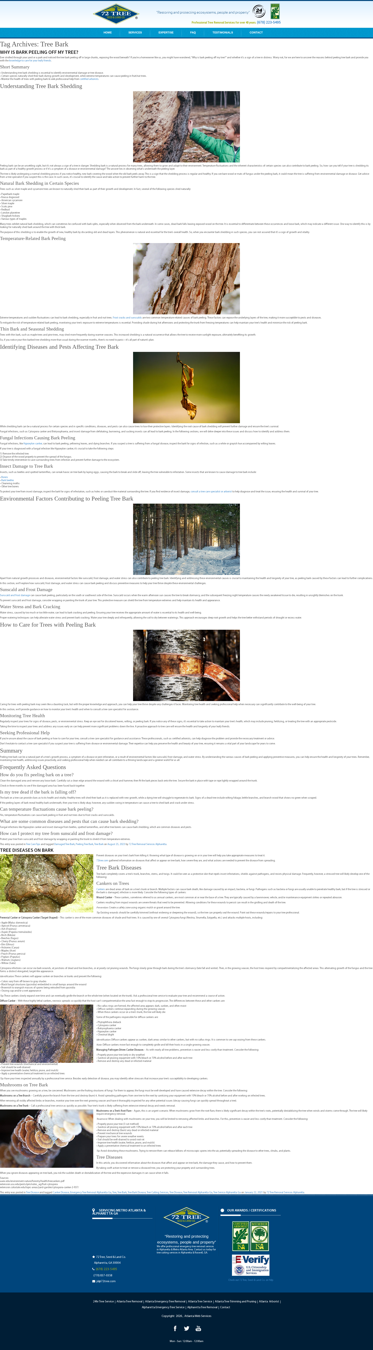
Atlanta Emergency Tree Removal (165, 1301)
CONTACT (256, 32)
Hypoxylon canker (33, 443)
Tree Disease (32, 1192)
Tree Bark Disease (137, 1192)
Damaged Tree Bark (64, 844)
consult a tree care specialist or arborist (211, 491)
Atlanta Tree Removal (129, 1301)
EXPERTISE (166, 32)
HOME (108, 32)
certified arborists (89, 79)
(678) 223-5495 (269, 22)
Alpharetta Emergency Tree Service (163, 1307)
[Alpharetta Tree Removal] (186, 1328)
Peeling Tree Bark (84, 844)
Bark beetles (7, 480)
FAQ (193, 32)
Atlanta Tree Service (200, 1301)
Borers (4, 477)
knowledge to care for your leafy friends (30, 60)
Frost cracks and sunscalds (127, 318)
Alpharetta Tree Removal (202, 1307)
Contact (225, 1307)
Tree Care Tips (33, 844)
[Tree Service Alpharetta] (174, 1328)
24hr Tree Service (103, 1301)
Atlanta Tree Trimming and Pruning (235, 1301)
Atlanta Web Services (197, 1316)
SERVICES (135, 32)
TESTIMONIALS (223, 32)
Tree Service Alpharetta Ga (227, 1192)
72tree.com (102, 860)
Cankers (100, 889)
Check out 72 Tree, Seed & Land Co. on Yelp (250, 1280)
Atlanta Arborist (269, 1301)
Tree (114, 1192)
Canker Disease (61, 1192)
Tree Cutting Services (157, 1192)
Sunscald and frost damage (15, 595)
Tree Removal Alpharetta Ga (197, 1192)
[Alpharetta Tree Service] (198, 1328)
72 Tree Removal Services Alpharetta (147, 844)
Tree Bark (99, 844)
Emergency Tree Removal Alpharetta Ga (90, 1192)
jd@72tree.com (106, 1281)
